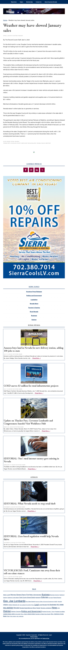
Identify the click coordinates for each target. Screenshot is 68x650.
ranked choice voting (9, 614)
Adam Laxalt (6, 595)
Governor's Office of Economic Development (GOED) (46, 601)
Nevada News (34, 304)
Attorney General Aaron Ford (19, 595)
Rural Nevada (15, 141)
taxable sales (40, 143)
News (54, 607)
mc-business (51, 604)
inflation (5, 605)
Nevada (16, 608)
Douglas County (16, 143)
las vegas (28, 604)
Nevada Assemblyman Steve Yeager (29, 608)
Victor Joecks (13, 616)
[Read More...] (36, 358)
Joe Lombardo (23, 604)
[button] (34, 227)
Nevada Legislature (46, 608)
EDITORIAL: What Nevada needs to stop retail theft (30, 504)
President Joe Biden (60, 611)
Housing (60, 601)
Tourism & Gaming (34, 308)
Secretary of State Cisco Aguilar (43, 614)
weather (48, 143)
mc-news (60, 604)
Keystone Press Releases (34, 292)
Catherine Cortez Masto (13, 597)
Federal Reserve (57, 597)
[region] (34, 227)
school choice (31, 614)
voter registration (19, 616)
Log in (50, 635)
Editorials (44, 597)
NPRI (58, 608)
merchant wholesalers (28, 143)
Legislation (34, 300)
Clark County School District (27, 597)
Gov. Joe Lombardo (14, 601)
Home (5, 20)
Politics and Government (34, 296)
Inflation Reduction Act (13, 604)
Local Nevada (43, 605)
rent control (18, 614)
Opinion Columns (16, 611)
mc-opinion (8, 607)
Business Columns (54, 594)
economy (38, 597)
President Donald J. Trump (48, 611)
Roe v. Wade (24, 614)
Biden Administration (35, 595)
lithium (32, 604)
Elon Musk (50, 597)
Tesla (8, 616)
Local (36, 604)
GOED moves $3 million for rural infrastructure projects (31, 386)
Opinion (34, 320)
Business (34, 316)
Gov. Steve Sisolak (30, 601)
